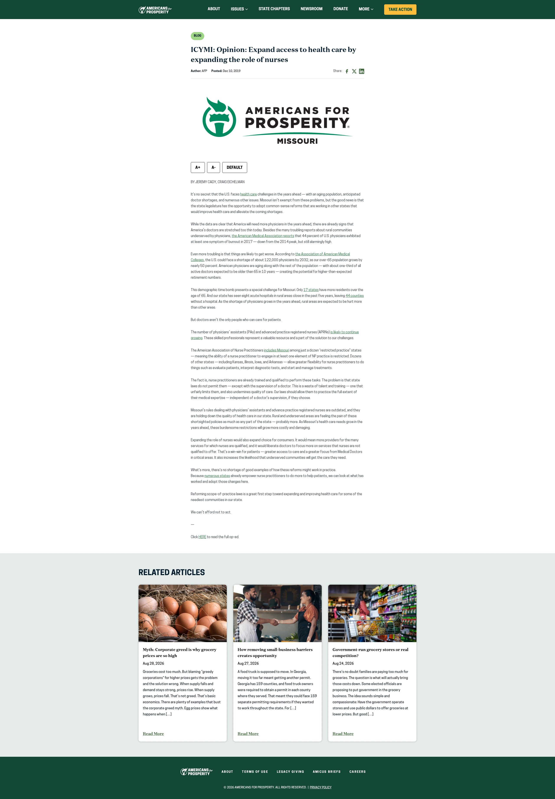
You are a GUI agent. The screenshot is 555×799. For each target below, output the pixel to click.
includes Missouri (276, 350)
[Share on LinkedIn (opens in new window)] (361, 71)
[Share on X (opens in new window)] (354, 71)
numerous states (217, 476)
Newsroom (312, 9)
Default (235, 168)
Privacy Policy (320, 787)
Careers (357, 772)
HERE (202, 537)
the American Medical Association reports (263, 236)
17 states (311, 290)
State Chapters (274, 9)
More (364, 9)
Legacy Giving (290, 772)
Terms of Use (255, 772)
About (214, 9)
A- (213, 168)
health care (248, 194)
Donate (340, 10)
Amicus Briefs (327, 772)
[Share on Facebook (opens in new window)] (346, 71)
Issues (237, 9)
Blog (197, 35)
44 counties (355, 296)
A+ (197, 168)
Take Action (402, 11)
